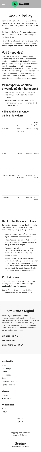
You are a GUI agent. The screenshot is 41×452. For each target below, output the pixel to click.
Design (4, 412)
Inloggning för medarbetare (20, 433)
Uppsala (5, 395)
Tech (4, 409)
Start (4, 365)
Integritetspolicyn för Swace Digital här (22, 46)
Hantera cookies (8, 385)
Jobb (4, 378)
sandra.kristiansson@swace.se (14, 286)
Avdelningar (6, 368)
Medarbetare (7, 375)
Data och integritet (9, 381)
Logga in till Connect (20, 435)
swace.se (20, 418)
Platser (4, 372)
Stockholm (6, 398)
